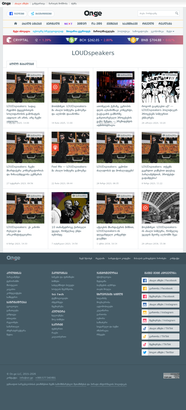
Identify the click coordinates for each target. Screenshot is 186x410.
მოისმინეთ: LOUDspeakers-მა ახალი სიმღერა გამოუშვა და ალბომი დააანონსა (70, 98)
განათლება (13, 310)
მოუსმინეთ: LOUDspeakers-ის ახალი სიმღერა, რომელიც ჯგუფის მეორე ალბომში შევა (160, 218)
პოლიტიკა (123, 31)
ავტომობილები (105, 306)
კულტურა (58, 311)
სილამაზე (102, 298)
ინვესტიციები (43, 14)
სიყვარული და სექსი (107, 326)
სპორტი (57, 324)
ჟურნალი (53, 23)
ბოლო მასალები (21, 64)
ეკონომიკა (157, 31)
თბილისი (11, 318)
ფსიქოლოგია (104, 277)
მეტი (169, 31)
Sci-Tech (58, 294)
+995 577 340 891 (45, 377)
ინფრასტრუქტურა (16, 330)
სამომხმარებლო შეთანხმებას (70, 384)
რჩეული (148, 23)
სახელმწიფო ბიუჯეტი (63, 285)
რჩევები (101, 334)
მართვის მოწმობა (58, 3)
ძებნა (74, 3)
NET (68, 23)
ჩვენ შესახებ (85, 258)
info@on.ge (26, 377)
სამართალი (13, 326)
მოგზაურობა (103, 302)
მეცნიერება (57, 306)
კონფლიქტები (14, 293)
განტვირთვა (38, 3)
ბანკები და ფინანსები (63, 277)
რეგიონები (12, 322)
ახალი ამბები (22, 3)
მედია (10, 334)
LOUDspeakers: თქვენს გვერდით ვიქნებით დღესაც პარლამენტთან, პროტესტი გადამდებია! (160, 158)
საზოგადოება (140, 31)
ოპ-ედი (96, 23)
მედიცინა (101, 281)
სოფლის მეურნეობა (62, 289)
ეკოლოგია (12, 306)
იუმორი (101, 318)
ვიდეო (82, 23)
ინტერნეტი (57, 302)
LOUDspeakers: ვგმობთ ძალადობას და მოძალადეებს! (115, 158)
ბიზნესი (55, 281)
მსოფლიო (12, 285)
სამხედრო (12, 297)
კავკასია (11, 289)
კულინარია (103, 310)
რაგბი (55, 332)
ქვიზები (112, 23)
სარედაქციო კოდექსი (119, 258)
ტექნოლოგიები (60, 298)
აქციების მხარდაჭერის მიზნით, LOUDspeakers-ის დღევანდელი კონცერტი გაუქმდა (115, 218)
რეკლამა (165, 23)
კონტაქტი (174, 258)
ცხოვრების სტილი (110, 294)
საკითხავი (130, 23)
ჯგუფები (18, 14)
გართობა (102, 314)
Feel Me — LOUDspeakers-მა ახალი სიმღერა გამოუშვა (70, 158)
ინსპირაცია (102, 330)
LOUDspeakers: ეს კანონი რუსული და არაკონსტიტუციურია (25, 218)
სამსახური (102, 322)
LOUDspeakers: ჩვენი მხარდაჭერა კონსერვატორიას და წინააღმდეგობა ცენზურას (25, 158)
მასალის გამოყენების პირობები (150, 258)
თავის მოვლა (104, 289)
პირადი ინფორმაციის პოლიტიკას (109, 384)
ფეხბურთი (57, 328)
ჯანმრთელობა (107, 273)
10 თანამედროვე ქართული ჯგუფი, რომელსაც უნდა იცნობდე (70, 218)
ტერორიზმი (13, 281)
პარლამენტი (13, 277)
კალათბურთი (59, 336)
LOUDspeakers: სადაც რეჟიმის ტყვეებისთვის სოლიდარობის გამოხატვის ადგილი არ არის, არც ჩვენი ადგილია (25, 98)
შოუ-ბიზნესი (58, 319)
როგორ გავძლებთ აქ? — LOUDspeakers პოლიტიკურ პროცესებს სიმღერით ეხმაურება (160, 98)
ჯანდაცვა (11, 314)
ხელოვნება (57, 315)
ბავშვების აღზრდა (106, 285)
